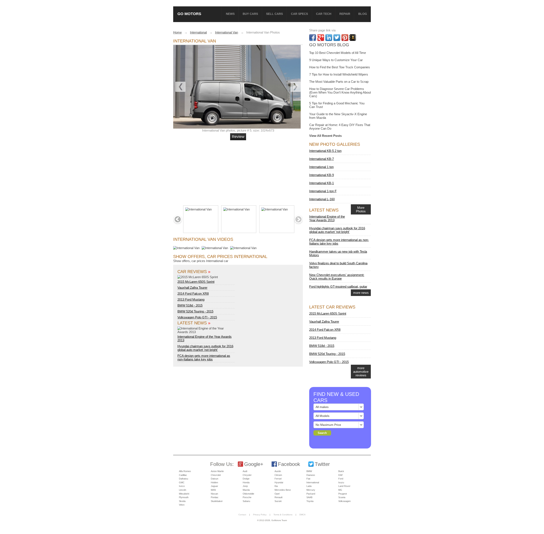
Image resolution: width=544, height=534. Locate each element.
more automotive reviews (360, 371)
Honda (246, 482)
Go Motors (189, 14)
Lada (309, 486)
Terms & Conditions (282, 514)
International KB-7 (321, 159)
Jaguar (214, 486)
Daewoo (310, 475)
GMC (181, 482)
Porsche (247, 497)
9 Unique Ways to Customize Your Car (336, 60)
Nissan (214, 493)
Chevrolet (216, 475)
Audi (245, 471)
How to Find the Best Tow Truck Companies (339, 67)
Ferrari (278, 478)
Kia (276, 486)
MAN (213, 490)
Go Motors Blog (329, 44)
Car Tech (323, 13)
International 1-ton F (323, 191)
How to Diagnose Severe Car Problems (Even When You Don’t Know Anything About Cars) (340, 92)
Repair (344, 13)
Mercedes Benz (283, 490)
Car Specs (299, 13)
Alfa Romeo (185, 471)
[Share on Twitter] (336, 37)
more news (361, 292)
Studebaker (217, 501)
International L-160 (322, 199)
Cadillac (183, 475)
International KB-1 (321, 183)
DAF (340, 475)
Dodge (246, 478)
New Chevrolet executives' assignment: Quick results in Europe (336, 276)
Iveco (182, 486)
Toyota (309, 501)
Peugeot (342, 493)
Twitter (322, 464)
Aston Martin (217, 471)
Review (238, 137)
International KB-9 (321, 175)
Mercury (310, 490)
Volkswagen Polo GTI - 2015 (197, 317)
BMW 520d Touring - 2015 (195, 311)
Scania (341, 497)
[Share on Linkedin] (328, 37)
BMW (309, 471)
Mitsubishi (184, 493)
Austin (278, 471)
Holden (214, 482)
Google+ (253, 464)
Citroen (278, 475)
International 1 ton (321, 167)
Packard (310, 493)
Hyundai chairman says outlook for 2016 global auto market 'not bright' (205, 348)
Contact (242, 514)
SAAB (309, 497)
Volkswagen (344, 501)
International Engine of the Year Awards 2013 (204, 338)
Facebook (289, 464)
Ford (340, 478)
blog (362, 13)
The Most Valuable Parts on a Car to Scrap (338, 81)
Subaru (246, 501)
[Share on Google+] (320, 37)
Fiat (308, 478)
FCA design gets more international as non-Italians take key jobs (203, 357)
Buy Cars (250, 13)
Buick (341, 471)
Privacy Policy (259, 514)
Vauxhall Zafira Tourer (192, 287)
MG (340, 490)
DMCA (302, 514)
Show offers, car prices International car (200, 261)
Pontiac (214, 497)
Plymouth (183, 497)
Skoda (182, 501)
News (230, 13)
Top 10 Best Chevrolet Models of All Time (337, 53)
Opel (277, 493)
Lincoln (182, 490)
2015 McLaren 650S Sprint (195, 281)
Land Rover (344, 486)
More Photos (361, 209)
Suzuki (278, 501)
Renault (278, 497)
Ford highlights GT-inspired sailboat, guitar (338, 286)
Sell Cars (274, 13)
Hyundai (279, 482)
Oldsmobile (248, 493)
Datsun (214, 478)
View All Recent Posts (325, 135)
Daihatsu (183, 478)
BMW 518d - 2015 (190, 305)
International (312, 482)
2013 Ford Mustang (190, 299)
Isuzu (341, 482)
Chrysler (247, 475)
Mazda (246, 490)
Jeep (245, 486)
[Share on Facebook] (312, 37)
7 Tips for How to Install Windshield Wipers (338, 74)
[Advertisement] (238, 171)
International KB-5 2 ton (325, 151)
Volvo (181, 504)
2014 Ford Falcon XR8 (193, 293)
